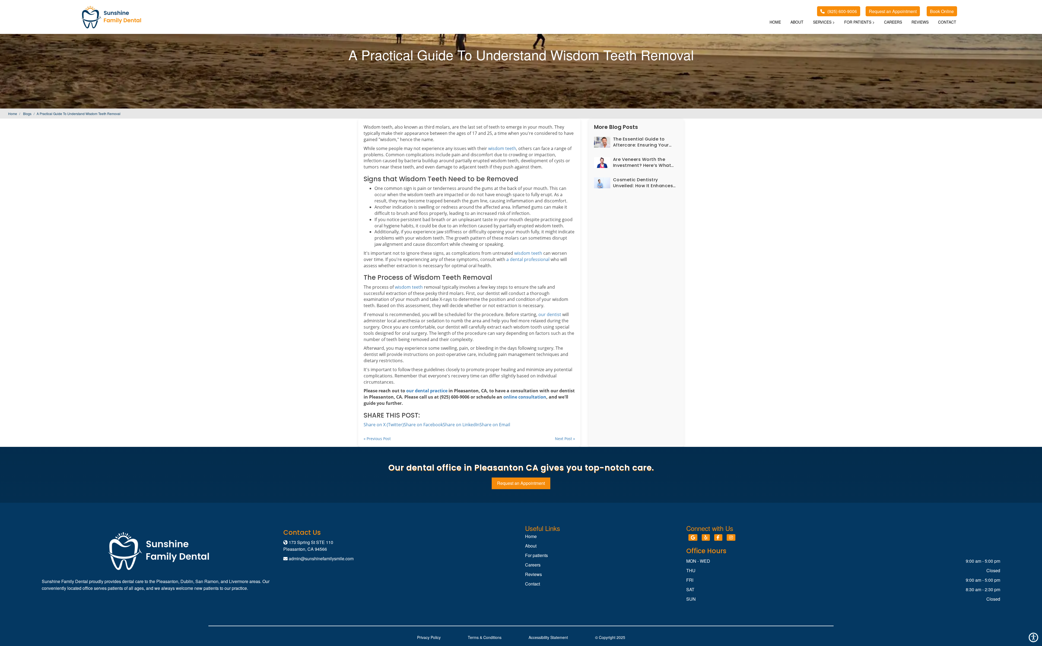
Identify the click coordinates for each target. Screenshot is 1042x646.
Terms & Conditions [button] (484, 637)
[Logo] (158, 550)
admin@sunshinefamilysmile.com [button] (321, 558)
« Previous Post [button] (377, 438)
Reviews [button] (920, 22)
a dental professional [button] (527, 259)
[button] (893, 11)
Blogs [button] (27, 113)
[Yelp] (706, 537)
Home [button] (775, 22)
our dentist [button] (549, 314)
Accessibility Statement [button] (548, 637)
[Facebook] (718, 537)
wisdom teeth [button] (502, 148)
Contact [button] (947, 22)
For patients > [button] (859, 22)
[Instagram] (731, 537)
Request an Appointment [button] (521, 483)
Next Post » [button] (565, 438)
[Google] (692, 537)
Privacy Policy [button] (429, 637)
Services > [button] (824, 22)
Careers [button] (893, 22)
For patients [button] (536, 555)
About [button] (796, 22)
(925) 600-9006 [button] (842, 11)
